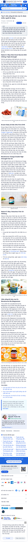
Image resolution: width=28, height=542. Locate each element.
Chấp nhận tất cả (20, 538)
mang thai (11, 270)
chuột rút (9, 314)
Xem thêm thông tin (6, 427)
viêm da (7, 258)
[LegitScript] (8, 511)
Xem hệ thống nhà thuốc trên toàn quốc (14, 458)
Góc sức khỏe (6, 12)
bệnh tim (11, 173)
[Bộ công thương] (4, 508)
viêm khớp (24, 257)
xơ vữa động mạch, (14, 251)
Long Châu (4, 46)
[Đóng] (1, 1)
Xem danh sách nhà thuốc (14, 461)
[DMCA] (16, 508)
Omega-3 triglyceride (6, 132)
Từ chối (8, 538)
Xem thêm (5, 408)
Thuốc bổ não (9, 430)
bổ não (11, 38)
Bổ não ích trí (16, 430)
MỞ (25, 1)
